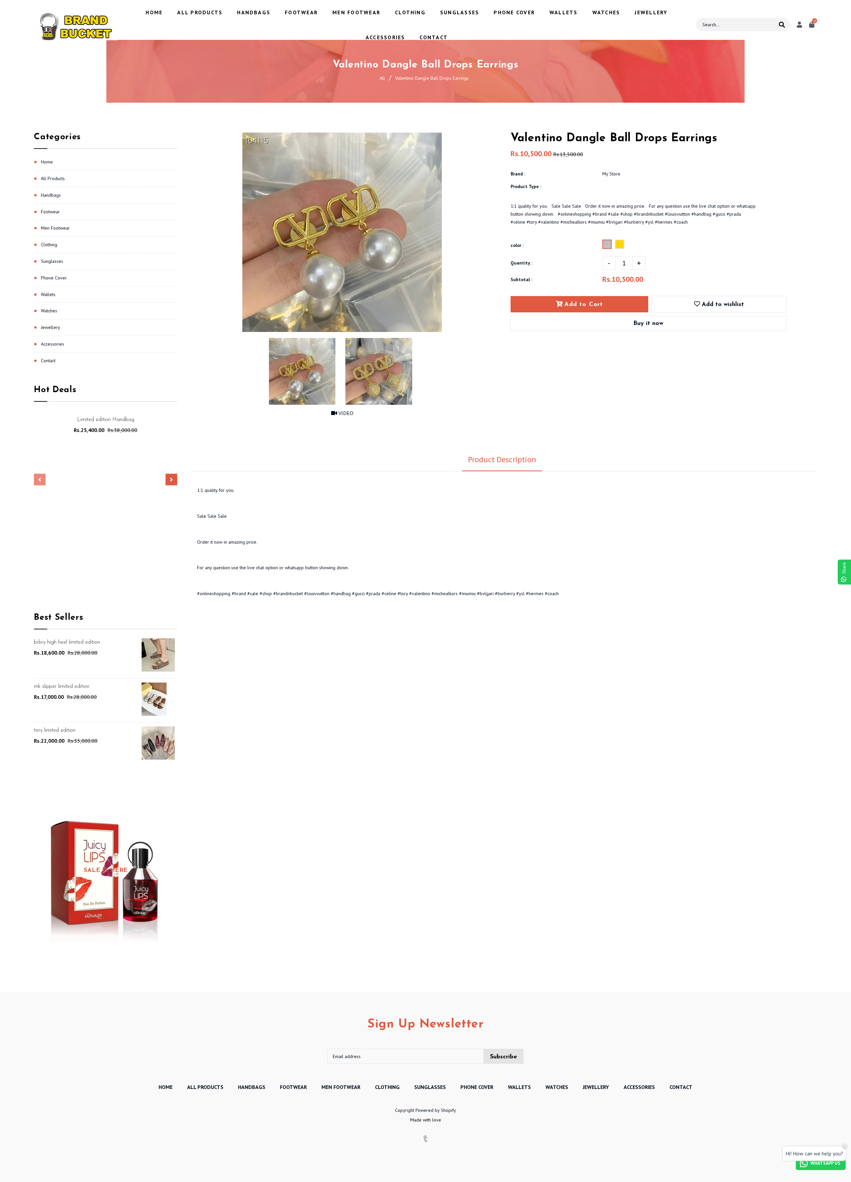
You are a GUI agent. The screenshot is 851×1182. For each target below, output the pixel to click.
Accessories (52, 344)
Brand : (518, 174)
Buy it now (648, 324)
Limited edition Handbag (105, 419)
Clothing (49, 245)
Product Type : (526, 186)
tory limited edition (54, 730)
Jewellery (50, 327)
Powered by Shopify (436, 1110)
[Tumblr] (426, 1138)
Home (47, 162)
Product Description (502, 459)
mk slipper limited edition (61, 686)
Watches (49, 311)
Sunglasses (52, 261)
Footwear (50, 212)
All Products (53, 178)
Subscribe (503, 1057)
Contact (48, 361)
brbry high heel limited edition (67, 642)
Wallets (48, 294)
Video (345, 413)
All (382, 78)
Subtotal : (521, 279)
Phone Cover (54, 278)
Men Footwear (55, 228)
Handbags (51, 195)
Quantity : (521, 263)
